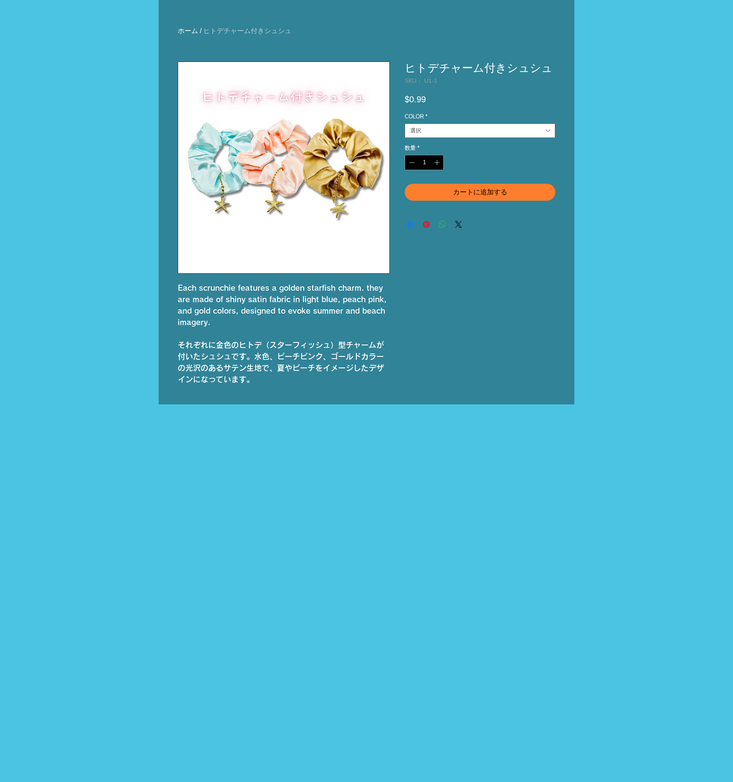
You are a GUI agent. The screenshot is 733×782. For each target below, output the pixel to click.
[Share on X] (458, 224)
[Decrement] (411, 162)
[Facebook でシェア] (410, 224)
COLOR (416, 116)
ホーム (188, 30)
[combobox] (480, 130)
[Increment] (438, 162)
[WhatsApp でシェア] (442, 224)
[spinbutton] (424, 162)
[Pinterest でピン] (426, 224)
